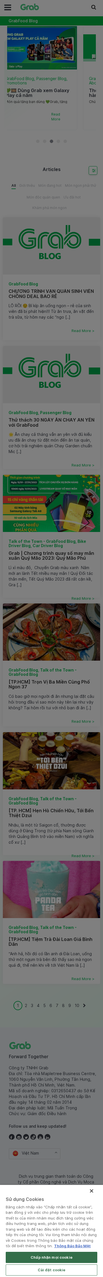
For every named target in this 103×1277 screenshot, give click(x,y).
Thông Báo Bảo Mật (72, 1246)
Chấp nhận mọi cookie (51, 1257)
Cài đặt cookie (52, 1270)
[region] (51, 1231)
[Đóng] (91, 1191)
